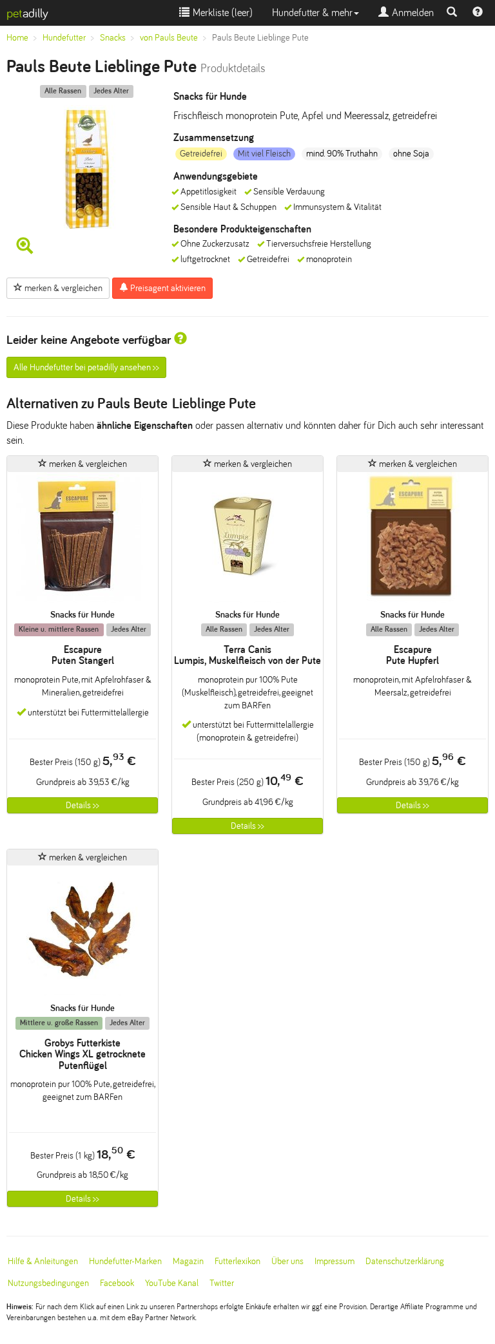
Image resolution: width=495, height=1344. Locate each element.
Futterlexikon (237, 1261)
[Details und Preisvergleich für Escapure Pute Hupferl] (412, 540)
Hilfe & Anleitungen (43, 1261)
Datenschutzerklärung (404, 1261)
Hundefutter (64, 38)
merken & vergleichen (62, 288)
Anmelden (411, 12)
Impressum (334, 1261)
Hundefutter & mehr (312, 12)
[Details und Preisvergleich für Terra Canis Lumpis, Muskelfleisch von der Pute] (247, 540)
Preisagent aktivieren (167, 288)
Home (17, 38)
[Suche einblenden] (452, 13)
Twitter (221, 1283)
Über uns (287, 1261)
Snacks (113, 38)
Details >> (82, 805)
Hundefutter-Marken (125, 1261)
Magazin (188, 1261)
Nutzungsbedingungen (48, 1283)
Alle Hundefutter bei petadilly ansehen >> (86, 367)
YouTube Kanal (172, 1283)
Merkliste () (221, 12)
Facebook (117, 1283)
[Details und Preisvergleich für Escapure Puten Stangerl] (82, 540)
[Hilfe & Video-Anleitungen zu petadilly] (478, 13)
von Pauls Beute (169, 38)
